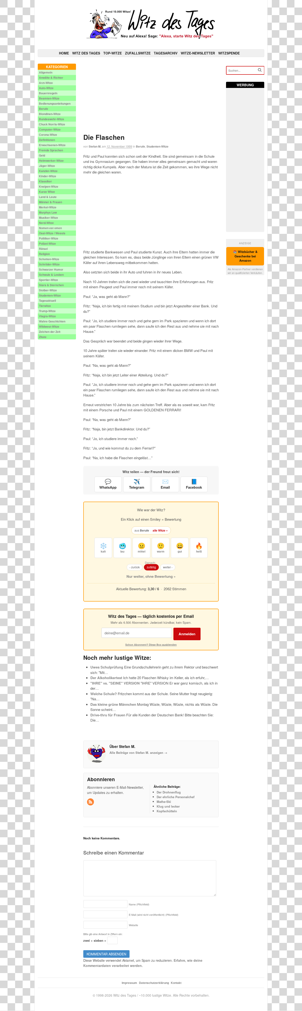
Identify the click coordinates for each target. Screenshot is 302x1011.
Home (64, 53)
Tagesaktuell (47, 300)
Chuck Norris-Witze (52, 124)
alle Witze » (160, 530)
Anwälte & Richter (51, 77)
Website (133, 925)
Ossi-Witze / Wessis (52, 233)
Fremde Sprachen (51, 150)
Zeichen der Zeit (49, 332)
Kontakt (176, 983)
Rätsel (43, 249)
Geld (42, 155)
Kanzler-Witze (48, 171)
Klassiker (45, 181)
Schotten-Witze (49, 259)
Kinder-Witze (47, 176)
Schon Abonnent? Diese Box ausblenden (151, 644)
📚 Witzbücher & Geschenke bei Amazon (245, 256)
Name (139, 904)
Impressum (129, 983)
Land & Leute (48, 197)
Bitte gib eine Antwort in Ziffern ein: (102, 934)
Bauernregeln (48, 93)
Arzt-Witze (46, 83)
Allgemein (45, 72)
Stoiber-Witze (48, 290)
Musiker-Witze (48, 217)
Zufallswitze (138, 53)
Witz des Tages (86, 53)
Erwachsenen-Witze (52, 145)
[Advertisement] (151, 97)
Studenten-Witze (157, 146)
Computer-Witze (50, 129)
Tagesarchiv (165, 53)
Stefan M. (95, 146)
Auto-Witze (46, 88)
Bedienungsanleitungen (55, 103)
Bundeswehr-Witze (51, 119)
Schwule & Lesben (51, 274)
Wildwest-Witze (49, 326)
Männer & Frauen (50, 202)
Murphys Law (48, 212)
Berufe (140, 146)
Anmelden (187, 633)
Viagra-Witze (47, 316)
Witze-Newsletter (198, 53)
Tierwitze (45, 306)
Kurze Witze (47, 192)
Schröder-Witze (49, 264)
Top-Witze (112, 53)
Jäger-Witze (47, 166)
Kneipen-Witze (48, 186)
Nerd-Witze (46, 223)
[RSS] (91, 802)
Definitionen (47, 140)
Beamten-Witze (49, 98)
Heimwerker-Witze (51, 160)
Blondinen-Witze (50, 114)
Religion (44, 254)
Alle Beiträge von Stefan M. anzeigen (138, 752)
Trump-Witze (47, 311)
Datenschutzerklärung (154, 983)
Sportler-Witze (48, 280)
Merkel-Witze (47, 207)
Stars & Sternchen (51, 285)
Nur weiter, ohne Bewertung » (151, 576)
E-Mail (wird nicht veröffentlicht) (153, 914)
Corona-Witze (48, 134)
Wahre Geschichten (52, 321)
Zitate (42, 337)
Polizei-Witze (47, 243)
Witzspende (229, 53)
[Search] (260, 70)
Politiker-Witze (48, 238)
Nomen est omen (50, 228)
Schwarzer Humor (51, 269)
